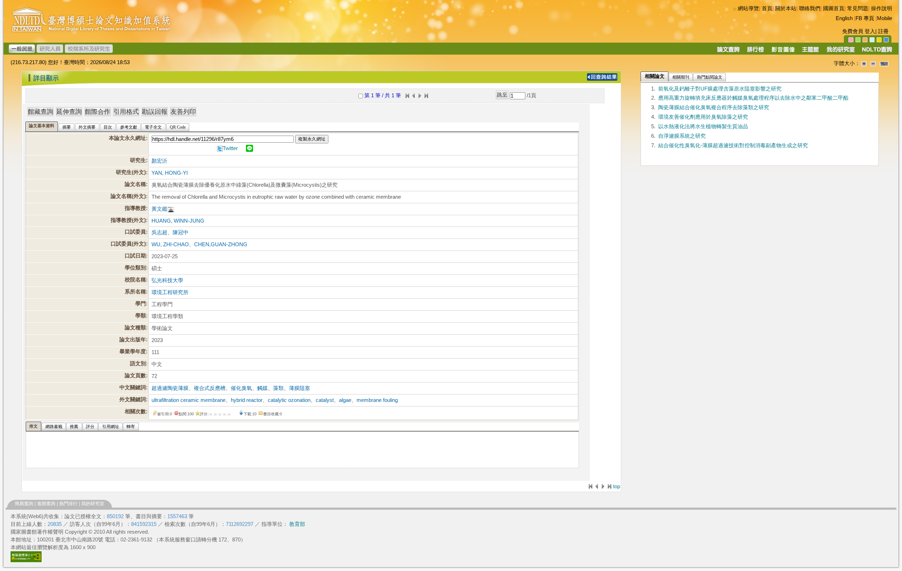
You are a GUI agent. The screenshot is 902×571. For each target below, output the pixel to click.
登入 (870, 31)
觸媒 (262, 388)
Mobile (884, 18)
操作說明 (881, 8)
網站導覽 (748, 8)
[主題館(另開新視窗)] (810, 52)
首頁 (767, 8)
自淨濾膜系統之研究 (682, 136)
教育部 (297, 524)
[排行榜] (755, 52)
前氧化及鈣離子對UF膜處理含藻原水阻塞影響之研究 (719, 89)
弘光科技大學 (167, 280)
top (616, 486)
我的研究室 (92, 503)
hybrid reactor (246, 400)
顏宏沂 (159, 161)
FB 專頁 (864, 18)
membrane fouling (377, 400)
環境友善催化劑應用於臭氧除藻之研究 (703, 117)
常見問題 (857, 8)
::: (734, 9)
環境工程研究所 (170, 292)
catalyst (325, 400)
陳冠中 (181, 232)
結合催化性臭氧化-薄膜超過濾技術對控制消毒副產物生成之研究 (733, 145)
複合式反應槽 (210, 388)
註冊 (883, 31)
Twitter (230, 148)
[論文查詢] (728, 52)
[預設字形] (884, 63)
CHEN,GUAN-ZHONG (220, 244)
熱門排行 (68, 503)
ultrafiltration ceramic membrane (189, 400)
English (844, 18)
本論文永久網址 (127, 138)
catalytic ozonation (289, 400)
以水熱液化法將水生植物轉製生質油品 (703, 126)
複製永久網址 (312, 139)
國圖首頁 (833, 8)
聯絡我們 (809, 8)
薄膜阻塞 (299, 388)
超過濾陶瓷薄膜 (170, 388)
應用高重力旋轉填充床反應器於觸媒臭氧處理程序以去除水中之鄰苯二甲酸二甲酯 (753, 98)
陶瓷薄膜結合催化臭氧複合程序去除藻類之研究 (713, 107)
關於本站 (785, 8)
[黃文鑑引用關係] (170, 209)
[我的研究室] (840, 52)
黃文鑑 (159, 209)
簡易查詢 (24, 503)
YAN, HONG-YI (170, 173)
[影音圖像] (783, 52)
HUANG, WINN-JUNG (178, 221)
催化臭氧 (241, 388)
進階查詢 (46, 503)
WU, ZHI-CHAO (170, 244)
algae (345, 400)
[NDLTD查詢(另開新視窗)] (876, 52)
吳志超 (159, 232)
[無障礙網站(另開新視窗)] (26, 560)
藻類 (278, 388)
